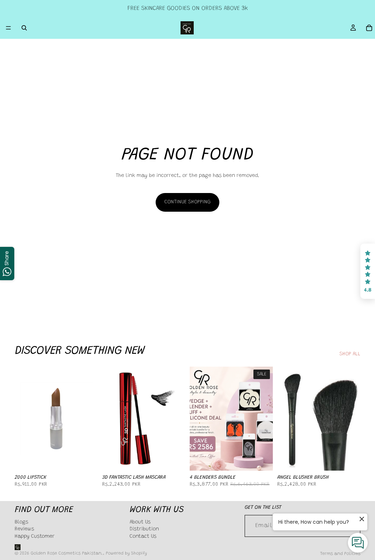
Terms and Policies (340, 554)
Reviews (24, 529)
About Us (140, 522)
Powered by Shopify (126, 553)
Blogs (21, 522)
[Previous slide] (110, 419)
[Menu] (8, 27)
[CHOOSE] (86, 459)
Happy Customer (35, 536)
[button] (367, 271)
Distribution (144, 529)
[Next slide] (177, 419)
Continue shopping (187, 202)
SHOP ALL (349, 354)
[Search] (24, 28)
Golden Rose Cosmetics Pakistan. (67, 553)
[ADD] (174, 459)
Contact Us (143, 536)
